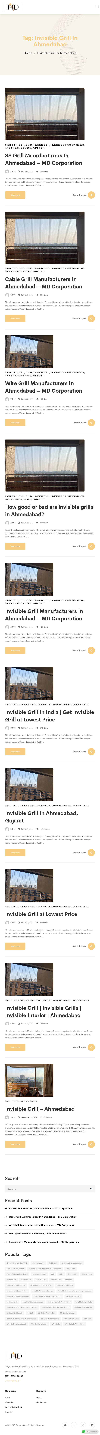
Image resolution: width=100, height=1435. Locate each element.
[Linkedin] (92, 1425)
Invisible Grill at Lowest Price (41, 914)
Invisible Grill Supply (15, 1313)
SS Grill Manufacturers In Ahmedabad (21, 1318)
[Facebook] (74, 1425)
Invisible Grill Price (73, 1296)
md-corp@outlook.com (15, 1371)
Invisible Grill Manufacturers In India (47, 1296)
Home (28, 53)
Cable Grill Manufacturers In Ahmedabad (45, 1269)
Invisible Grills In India (83, 1302)
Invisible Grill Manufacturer (42, 1291)
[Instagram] (83, 1425)
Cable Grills (70, 1269)
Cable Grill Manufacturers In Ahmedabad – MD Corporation (42, 1216)
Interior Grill (11, 1280)
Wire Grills (56, 1324)
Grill (21, 145)
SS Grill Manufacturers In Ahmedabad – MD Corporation (41, 1208)
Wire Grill (38, 148)
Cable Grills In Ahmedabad (17, 1274)
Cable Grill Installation (15, 1269)
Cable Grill (11, 145)
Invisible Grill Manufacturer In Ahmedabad (74, 1291)
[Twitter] (65, 1425)
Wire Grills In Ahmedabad (75, 1324)
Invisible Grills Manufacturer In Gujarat (22, 1307)
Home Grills (72, 1274)
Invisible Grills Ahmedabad (33, 1302)
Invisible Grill (41, 145)
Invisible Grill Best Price (16, 1285)
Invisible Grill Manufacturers (67, 145)
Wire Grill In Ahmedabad (16, 1324)
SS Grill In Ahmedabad (46, 1313)
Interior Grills (26, 1280)
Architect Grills (38, 1263)
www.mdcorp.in (12, 1380)
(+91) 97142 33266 (14, 1376)
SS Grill (27, 148)
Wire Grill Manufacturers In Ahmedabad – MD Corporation (42, 1225)
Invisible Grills (13, 148)
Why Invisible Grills (71, 1318)
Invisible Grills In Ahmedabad (59, 1302)
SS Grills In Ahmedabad (50, 1318)
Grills (29, 145)
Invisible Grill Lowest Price (17, 1291)
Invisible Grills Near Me (83, 1307)
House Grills (87, 1274)
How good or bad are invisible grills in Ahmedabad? (38, 1233)
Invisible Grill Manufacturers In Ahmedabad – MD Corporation (44, 1242)
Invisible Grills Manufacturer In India (55, 1307)
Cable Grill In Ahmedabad (72, 1263)
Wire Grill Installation (39, 1324)
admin (12, 171)
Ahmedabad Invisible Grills (17, 1263)
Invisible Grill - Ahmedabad (61, 1280)
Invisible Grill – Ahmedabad (40, 1109)
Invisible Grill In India (65, 1285)
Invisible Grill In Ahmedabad (41, 1285)
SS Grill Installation (67, 1313)
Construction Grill (39, 1274)
